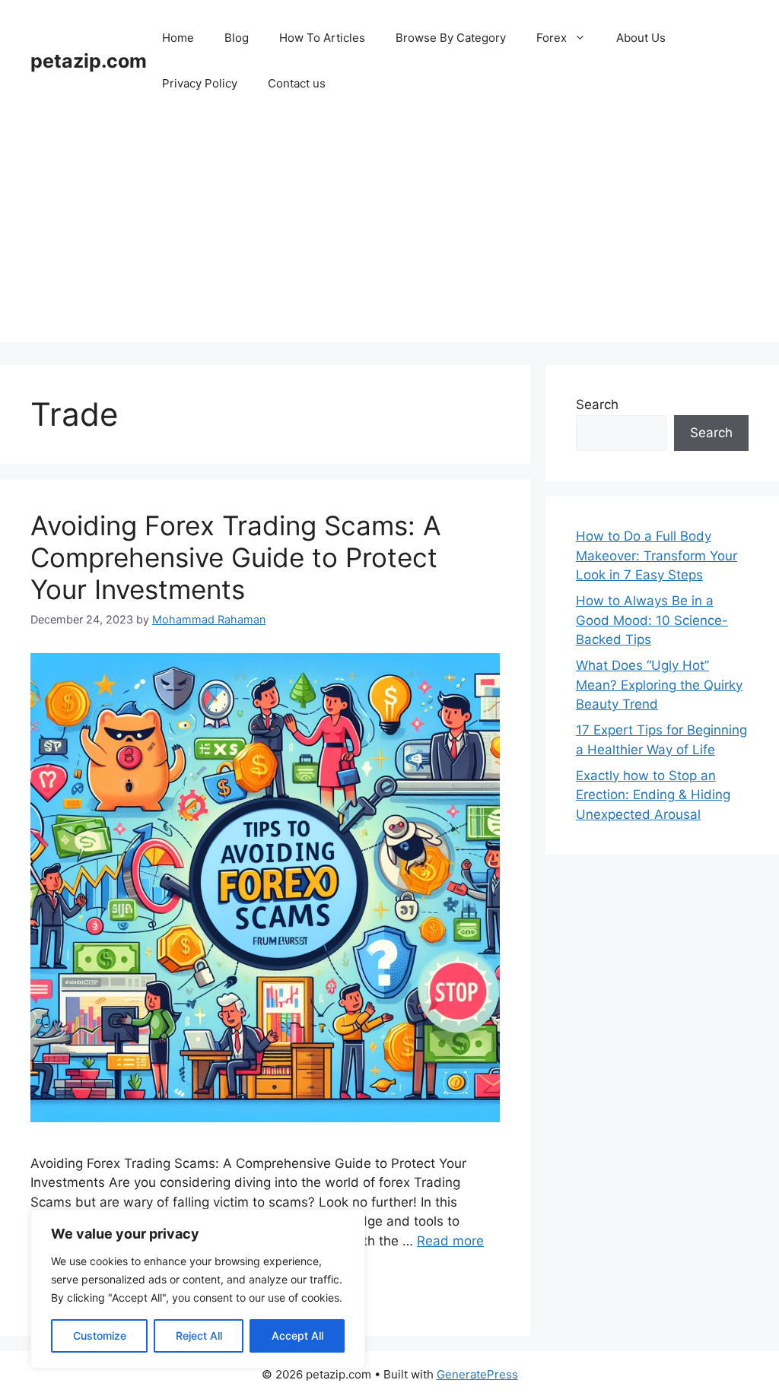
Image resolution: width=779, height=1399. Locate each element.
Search (597, 404)
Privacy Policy (199, 83)
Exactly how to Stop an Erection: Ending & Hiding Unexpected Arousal (653, 795)
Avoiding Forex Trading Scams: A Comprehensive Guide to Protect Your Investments (235, 557)
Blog (236, 37)
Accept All (297, 1335)
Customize (99, 1335)
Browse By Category (451, 37)
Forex (551, 37)
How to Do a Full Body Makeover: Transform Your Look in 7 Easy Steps (656, 555)
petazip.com (88, 60)
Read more (450, 1240)
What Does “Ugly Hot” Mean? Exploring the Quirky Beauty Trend (659, 685)
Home (178, 37)
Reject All (199, 1335)
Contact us (297, 83)
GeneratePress (477, 1374)
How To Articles (322, 37)
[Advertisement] (389, 235)
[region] (197, 1289)
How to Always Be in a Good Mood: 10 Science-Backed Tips (652, 620)
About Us (641, 37)
